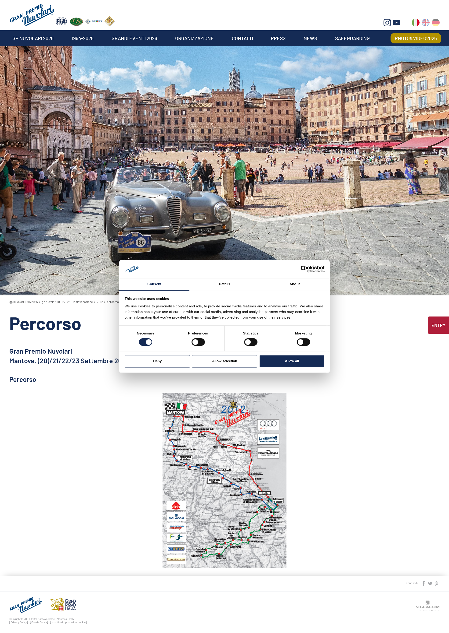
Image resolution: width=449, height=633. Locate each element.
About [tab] (295, 284)
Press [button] (278, 38)
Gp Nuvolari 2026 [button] (33, 38)
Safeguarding (352, 38)
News (310, 38)
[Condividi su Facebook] (424, 583)
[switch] (198, 342)
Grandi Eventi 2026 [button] (134, 38)
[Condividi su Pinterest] (437, 583)
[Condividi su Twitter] (430, 583)
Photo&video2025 (416, 38)
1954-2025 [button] (83, 38)
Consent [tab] (154, 284)
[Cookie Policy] (39, 622)
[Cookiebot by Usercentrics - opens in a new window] (304, 269)
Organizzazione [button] (194, 38)
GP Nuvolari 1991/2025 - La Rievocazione (67, 302)
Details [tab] (224, 284)
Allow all (292, 361)
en (426, 23)
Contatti (242, 38)
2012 (100, 302)
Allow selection (224, 361)
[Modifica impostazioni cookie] (68, 622)
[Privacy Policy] (18, 622)
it (416, 23)
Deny (157, 361)
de (436, 23)
